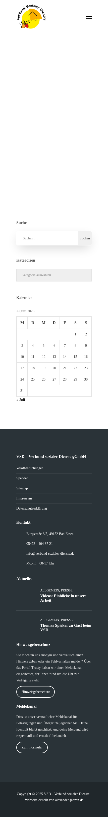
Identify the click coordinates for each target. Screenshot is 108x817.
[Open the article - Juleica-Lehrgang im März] (34, 71)
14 (65, 357)
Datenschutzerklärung (31, 508)
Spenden (22, 478)
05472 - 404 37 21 (39, 544)
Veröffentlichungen (29, 468)
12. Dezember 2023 (41, 114)
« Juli (20, 400)
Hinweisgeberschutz (36, 692)
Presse (77, 187)
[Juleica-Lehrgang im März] (71, 71)
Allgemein (59, 187)
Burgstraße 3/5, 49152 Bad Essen (50, 534)
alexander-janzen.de (69, 800)
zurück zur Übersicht (49, 181)
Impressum (24, 498)
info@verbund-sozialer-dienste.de (50, 553)
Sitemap (22, 488)
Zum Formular (32, 747)
